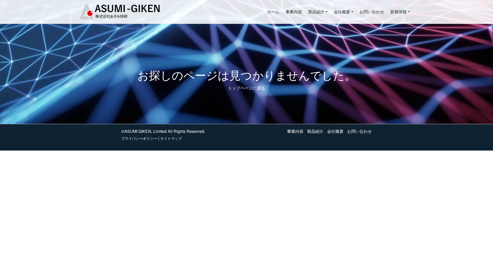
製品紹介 (315, 131)
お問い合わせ (371, 12)
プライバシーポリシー (139, 138)
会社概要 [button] (342, 12)
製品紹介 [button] (316, 12)
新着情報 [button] (398, 12)
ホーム (273, 12)
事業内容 (294, 12)
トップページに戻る (246, 88)
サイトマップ (171, 138)
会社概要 (335, 131)
